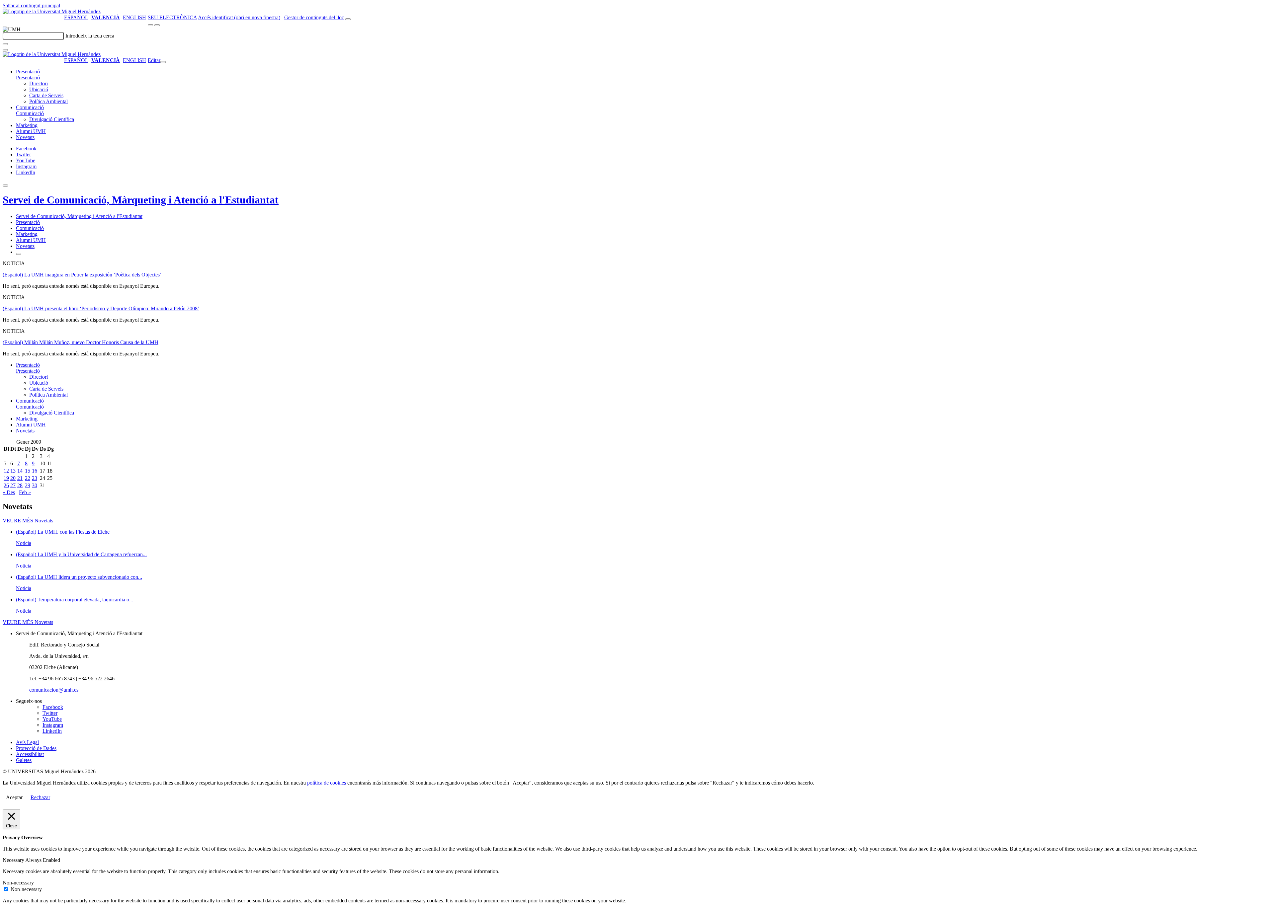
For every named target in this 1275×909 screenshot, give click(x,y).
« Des (9, 492)
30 (34, 485)
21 (20, 478)
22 (27, 478)
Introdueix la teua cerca (89, 35)
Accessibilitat (30, 754)
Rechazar (40, 797)
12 (6, 471)
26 (6, 485)
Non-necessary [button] (18, 882)
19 (6, 478)
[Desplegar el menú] (157, 25)
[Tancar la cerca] (5, 50)
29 (27, 485)
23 (34, 478)
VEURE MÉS (28, 520)
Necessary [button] (14, 860)
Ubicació (38, 89)
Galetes (24, 760)
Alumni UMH (31, 131)
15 (27, 471)
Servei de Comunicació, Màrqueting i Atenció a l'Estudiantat (141, 200)
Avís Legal (27, 742)
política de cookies (326, 783)
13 (13, 471)
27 (13, 485)
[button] (28, 77)
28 (20, 485)
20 (13, 478)
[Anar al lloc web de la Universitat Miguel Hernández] (52, 11)
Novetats (25, 137)
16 (34, 471)
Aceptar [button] (14, 797)
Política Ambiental (48, 101)
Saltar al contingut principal (31, 5)
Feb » (25, 492)
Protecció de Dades (36, 748)
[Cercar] (5, 44)
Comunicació (30, 107)
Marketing (27, 125)
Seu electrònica (172, 17)
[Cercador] (348, 19)
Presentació (28, 71)
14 (20, 471)
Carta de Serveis (46, 95)
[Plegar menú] (163, 62)
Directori (38, 83)
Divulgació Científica (51, 119)
